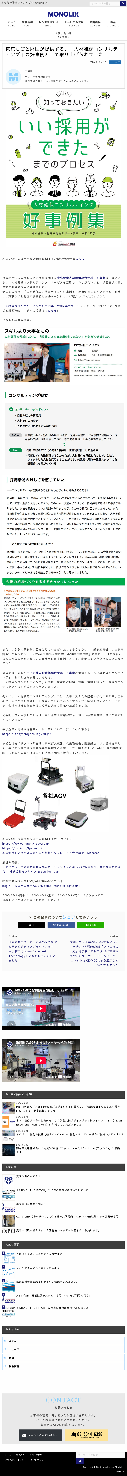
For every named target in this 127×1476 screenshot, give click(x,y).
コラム (13, 1340)
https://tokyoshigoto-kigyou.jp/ (27, 734)
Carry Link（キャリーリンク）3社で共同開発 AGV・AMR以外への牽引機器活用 (67, 1216)
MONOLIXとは (48, 23)
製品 (113, 23)
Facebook (63, 924)
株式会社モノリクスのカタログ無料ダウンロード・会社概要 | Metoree (50, 853)
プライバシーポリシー (15, 1460)
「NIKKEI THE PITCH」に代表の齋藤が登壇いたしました (52, 1190)
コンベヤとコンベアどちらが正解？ (38, 1267)
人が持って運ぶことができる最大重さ (39, 1253)
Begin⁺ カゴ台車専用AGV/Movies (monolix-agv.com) (41, 886)
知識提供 (95, 23)
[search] (123, 3)
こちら (80, 259)
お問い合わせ (63, 35)
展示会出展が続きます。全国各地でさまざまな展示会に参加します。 (58, 1230)
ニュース (14, 1349)
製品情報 (14, 1366)
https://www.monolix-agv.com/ (26, 843)
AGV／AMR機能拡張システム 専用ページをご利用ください (54, 1295)
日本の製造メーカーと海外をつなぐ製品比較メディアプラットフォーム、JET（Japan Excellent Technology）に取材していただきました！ (69, 1122)
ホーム (12, 23)
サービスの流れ (74, 23)
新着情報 (27, 23)
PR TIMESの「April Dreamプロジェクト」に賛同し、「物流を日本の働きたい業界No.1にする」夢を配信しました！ (68, 1108)
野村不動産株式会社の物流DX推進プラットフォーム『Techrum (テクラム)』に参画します (69, 1150)
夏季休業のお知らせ (28, 1176)
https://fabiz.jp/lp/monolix (23, 848)
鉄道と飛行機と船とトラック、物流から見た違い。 (47, 1281)
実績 (11, 1357)
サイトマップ (37, 1460)
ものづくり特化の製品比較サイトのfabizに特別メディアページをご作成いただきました (70, 1134)
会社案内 (20, 1454)
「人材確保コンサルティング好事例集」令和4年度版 (38, 306)
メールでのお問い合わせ (43, 1435)
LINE (92, 924)
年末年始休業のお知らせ (31, 1204)
